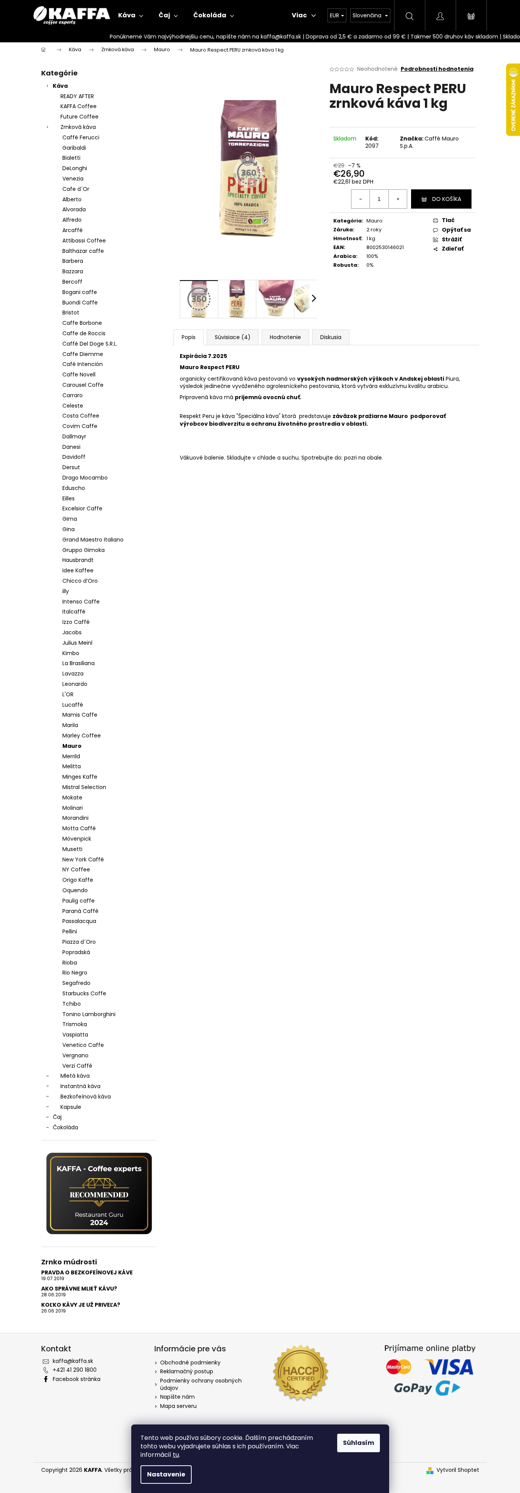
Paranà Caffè (80, 911)
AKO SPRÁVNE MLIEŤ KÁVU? (79, 1289)
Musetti (72, 849)
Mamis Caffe (79, 715)
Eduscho (73, 488)
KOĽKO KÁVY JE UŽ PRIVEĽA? (80, 1305)
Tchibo (71, 1004)
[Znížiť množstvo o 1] (360, 199)
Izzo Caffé (76, 622)
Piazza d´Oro (79, 942)
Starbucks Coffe (84, 993)
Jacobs (72, 632)
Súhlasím (358, 1442)
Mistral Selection (84, 787)
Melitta (71, 766)
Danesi (71, 447)
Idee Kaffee (78, 570)
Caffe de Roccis (83, 333)
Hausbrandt (78, 560)
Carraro (72, 395)
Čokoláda (65, 1127)
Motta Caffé (79, 828)
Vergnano (75, 1055)
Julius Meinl (77, 643)
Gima (69, 519)
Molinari (72, 808)
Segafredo (76, 983)
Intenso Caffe (81, 601)
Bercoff (72, 282)
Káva (60, 86)
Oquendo (75, 890)
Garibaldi (74, 148)
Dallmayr (74, 436)
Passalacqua (79, 921)
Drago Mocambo (85, 478)
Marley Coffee (81, 735)
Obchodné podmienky (190, 1362)
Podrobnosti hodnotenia (437, 69)
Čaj (57, 1117)
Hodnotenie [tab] (285, 337)
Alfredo (72, 220)
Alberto (72, 199)
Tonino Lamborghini (88, 1014)
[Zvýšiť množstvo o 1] (397, 199)
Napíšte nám (177, 1397)
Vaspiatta (75, 1034)
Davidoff (73, 457)
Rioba (69, 962)
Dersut (71, 467)
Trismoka (74, 1024)
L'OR (68, 694)
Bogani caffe (79, 292)
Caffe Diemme (82, 354)
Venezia (73, 178)
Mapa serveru (178, 1406)
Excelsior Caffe (82, 508)
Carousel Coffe (83, 385)
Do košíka (446, 199)
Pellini (69, 931)
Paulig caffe (78, 900)
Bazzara (72, 271)
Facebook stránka (76, 1379)
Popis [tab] (189, 337)
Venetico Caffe (83, 1045)
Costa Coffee (80, 416)
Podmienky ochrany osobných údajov (201, 1384)
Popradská (76, 952)
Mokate (72, 797)
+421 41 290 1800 (75, 1370)
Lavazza (73, 673)
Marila (70, 725)
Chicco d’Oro (80, 581)
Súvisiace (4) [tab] (233, 337)
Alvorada (74, 209)
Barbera (72, 261)
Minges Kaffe (79, 777)
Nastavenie (166, 1474)
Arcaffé (72, 230)
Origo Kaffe (77, 880)
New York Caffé (83, 859)
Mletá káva (75, 1076)
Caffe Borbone (82, 323)
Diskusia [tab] (330, 337)
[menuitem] (130, 15)
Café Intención (82, 364)
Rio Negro (74, 972)
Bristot (70, 312)
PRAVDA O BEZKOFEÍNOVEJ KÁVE (87, 1273)
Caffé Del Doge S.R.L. (89, 344)
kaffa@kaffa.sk (73, 1361)
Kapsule (70, 1107)
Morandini (75, 818)
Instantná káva (80, 1086)
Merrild (71, 756)
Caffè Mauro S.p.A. (429, 142)
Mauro (72, 746)
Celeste (72, 406)
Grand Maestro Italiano (93, 539)
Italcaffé (73, 611)
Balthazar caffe (83, 251)
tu (176, 1454)
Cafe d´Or (75, 189)
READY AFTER (77, 96)
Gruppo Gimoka (83, 550)
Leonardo (74, 684)
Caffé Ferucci (80, 137)
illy (65, 591)
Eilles (68, 498)
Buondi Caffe (80, 302)
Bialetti (71, 158)
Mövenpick (76, 839)
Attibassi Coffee (84, 240)
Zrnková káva (78, 127)
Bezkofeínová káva (85, 1096)
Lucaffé (72, 705)
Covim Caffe (79, 426)
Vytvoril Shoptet (457, 1470)
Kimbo (70, 653)
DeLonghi (74, 168)
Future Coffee (79, 116)
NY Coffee (76, 869)
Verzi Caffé (77, 1066)
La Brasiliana (78, 663)
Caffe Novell (78, 374)
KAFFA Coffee (78, 106)
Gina (68, 529)
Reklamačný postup (186, 1371)
